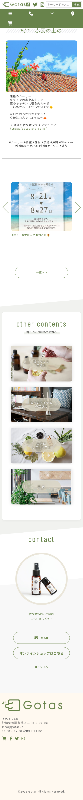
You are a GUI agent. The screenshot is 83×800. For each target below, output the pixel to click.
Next (75, 207)
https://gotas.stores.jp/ (28, 128)
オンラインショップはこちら (41, 653)
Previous (8, 207)
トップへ (42, 667)
